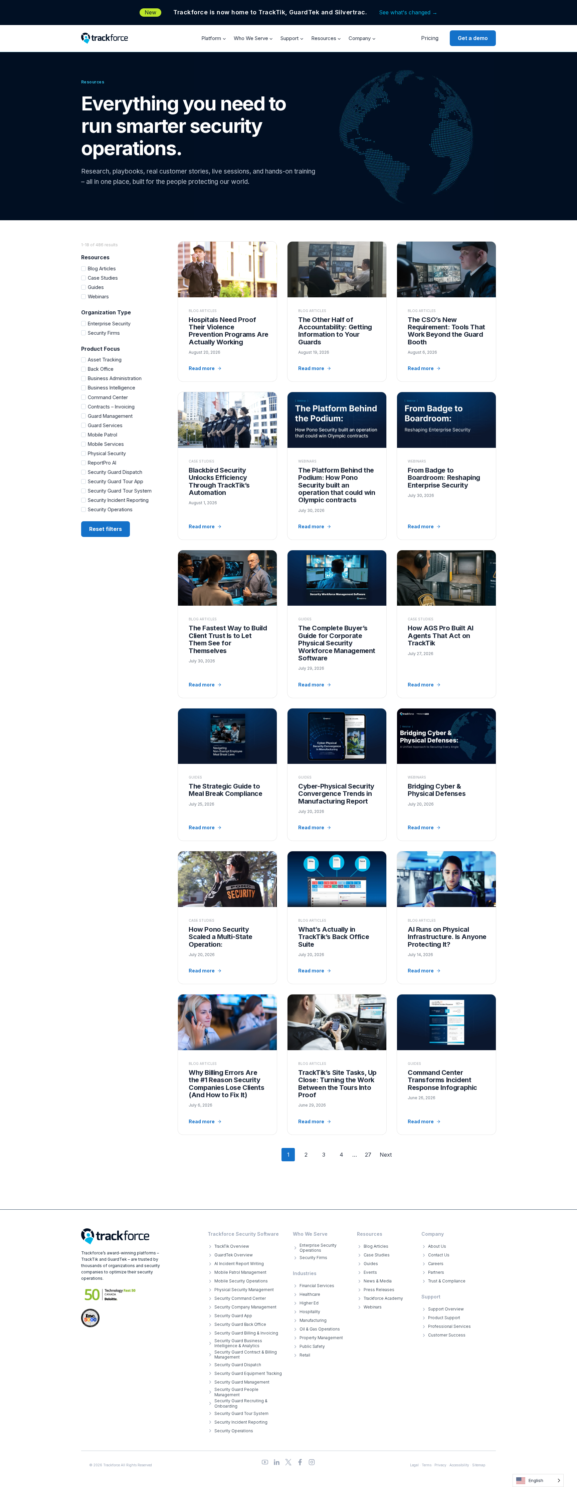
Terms (426, 1465)
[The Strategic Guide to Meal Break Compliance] (227, 774)
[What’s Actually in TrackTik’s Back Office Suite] (336, 917)
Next (386, 1154)
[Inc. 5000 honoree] (110, 1294)
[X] (288, 1462)
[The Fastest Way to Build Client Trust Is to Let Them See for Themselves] (227, 624)
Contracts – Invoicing (111, 406)
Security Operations (110, 509)
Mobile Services (106, 444)
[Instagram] (312, 1462)
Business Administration (115, 378)
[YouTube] (265, 1462)
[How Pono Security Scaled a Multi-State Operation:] (227, 917)
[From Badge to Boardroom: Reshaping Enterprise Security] (446, 466)
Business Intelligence (111, 387)
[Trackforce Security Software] (115, 1236)
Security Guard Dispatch (115, 472)
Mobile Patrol (102, 434)
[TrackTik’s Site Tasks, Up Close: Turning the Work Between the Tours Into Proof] (336, 1064)
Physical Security (107, 453)
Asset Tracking (105, 359)
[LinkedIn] (276, 1462)
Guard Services (105, 425)
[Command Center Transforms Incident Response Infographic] (446, 1064)
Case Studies (103, 278)
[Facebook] (300, 1462)
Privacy (440, 1465)
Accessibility (459, 1465)
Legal (414, 1465)
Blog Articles (102, 268)
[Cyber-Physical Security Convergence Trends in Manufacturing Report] (336, 774)
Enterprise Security (109, 323)
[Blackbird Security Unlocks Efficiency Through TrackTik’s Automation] (227, 466)
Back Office (101, 369)
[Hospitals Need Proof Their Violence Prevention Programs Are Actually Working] (227, 311)
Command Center (108, 397)
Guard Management (110, 416)
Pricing (429, 38)
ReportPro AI (102, 463)
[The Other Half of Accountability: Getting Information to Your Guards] (336, 311)
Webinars (98, 296)
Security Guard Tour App (115, 481)
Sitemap (478, 1465)
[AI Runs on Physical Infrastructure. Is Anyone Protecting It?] (446, 917)
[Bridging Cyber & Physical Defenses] (446, 774)
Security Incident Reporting (118, 500)
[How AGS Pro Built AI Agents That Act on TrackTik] (446, 624)
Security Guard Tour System (120, 491)
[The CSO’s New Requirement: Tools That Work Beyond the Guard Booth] (446, 311)
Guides (96, 287)
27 (368, 1154)
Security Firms (104, 333)
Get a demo (473, 38)
